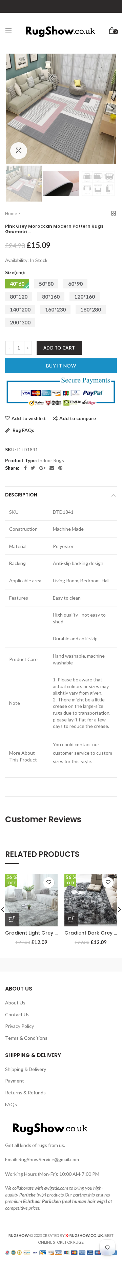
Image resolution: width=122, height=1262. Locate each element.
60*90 (75, 283)
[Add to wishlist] (48, 882)
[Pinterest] (60, 468)
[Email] (51, 468)
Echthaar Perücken (42, 1201)
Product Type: (21, 460)
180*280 (90, 309)
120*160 (84, 296)
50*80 (46, 283)
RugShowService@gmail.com (48, 1159)
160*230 (55, 309)
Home (11, 213)
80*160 (51, 296)
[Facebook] (25, 468)
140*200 (20, 309)
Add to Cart (59, 348)
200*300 (20, 322)
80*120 (18, 296)
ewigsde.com (56, 1188)
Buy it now (61, 366)
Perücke (27, 1195)
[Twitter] (33, 468)
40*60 (17, 283)
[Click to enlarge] (18, 150)
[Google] (42, 468)
